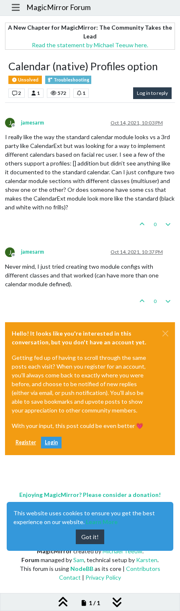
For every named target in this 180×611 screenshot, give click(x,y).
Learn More (102, 521)
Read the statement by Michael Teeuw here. (90, 44)
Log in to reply (152, 93)
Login (51, 442)
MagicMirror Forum (58, 7)
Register (25, 442)
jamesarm (32, 123)
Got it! (90, 536)
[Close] (165, 333)
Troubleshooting (71, 79)
